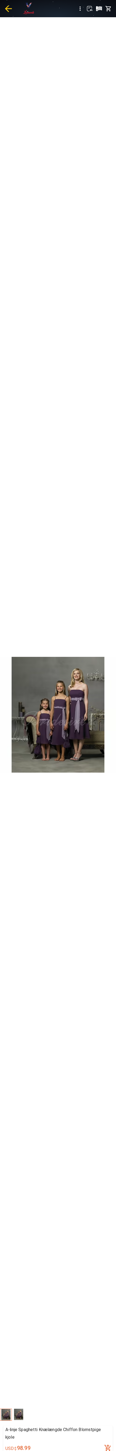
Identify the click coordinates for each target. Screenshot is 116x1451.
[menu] (80, 8)
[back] (8, 8)
